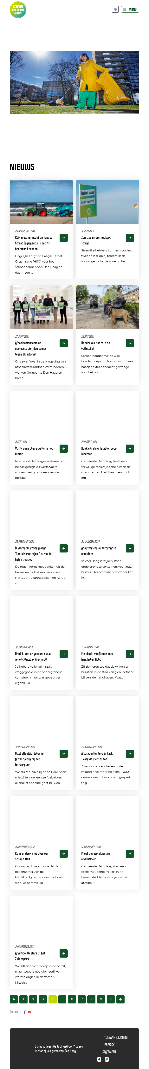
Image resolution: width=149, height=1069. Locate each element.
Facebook (102, 1060)
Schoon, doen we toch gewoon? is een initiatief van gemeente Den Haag (59, 1048)
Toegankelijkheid (116, 1037)
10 (111, 999)
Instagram (110, 1060)
